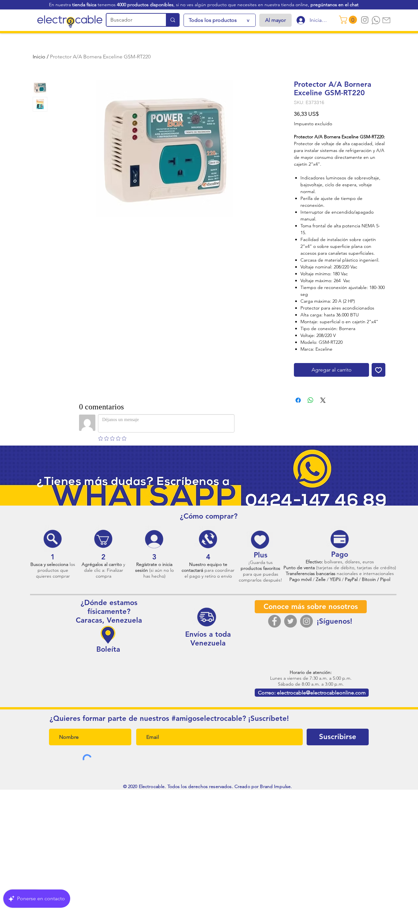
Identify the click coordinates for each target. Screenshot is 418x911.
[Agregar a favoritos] (378, 370)
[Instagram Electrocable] (365, 20)
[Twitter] (290, 621)
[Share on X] (323, 400)
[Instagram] (306, 621)
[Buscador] (172, 20)
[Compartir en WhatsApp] (310, 400)
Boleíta (108, 649)
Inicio (39, 56)
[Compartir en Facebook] (298, 400)
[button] (349, 20)
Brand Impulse (275, 786)
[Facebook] (274, 621)
